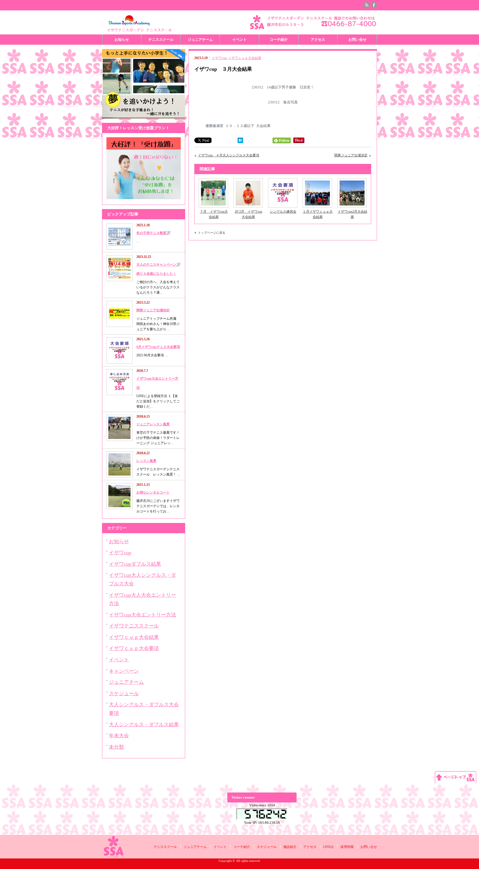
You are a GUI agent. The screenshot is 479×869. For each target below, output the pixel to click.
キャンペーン (124, 671)
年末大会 (119, 735)
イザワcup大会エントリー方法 (142, 615)
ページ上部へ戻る (455, 777)
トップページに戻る (211, 232)
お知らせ (121, 39)
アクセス (318, 39)
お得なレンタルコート (153, 492)
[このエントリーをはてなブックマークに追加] (240, 142)
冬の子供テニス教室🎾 (153, 233)
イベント (239, 39)
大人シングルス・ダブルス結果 (144, 724)
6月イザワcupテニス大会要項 (158, 347)
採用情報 (347, 847)
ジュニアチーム (200, 39)
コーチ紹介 (279, 39)
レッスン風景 (146, 461)
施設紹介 (290, 847)
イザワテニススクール (134, 626)
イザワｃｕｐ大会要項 (134, 648)
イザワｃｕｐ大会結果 (244, 58)
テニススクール (161, 39)
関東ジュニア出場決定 (351, 155)
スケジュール (124, 693)
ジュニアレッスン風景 (153, 424)
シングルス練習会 (283, 212)
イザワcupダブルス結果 (135, 564)
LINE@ (328, 847)
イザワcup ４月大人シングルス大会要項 (228, 155)
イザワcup (219, 58)
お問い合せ (357, 39)
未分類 (116, 747)
